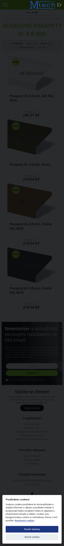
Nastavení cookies (24, 520)
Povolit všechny (32, 529)
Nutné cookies (32, 537)
